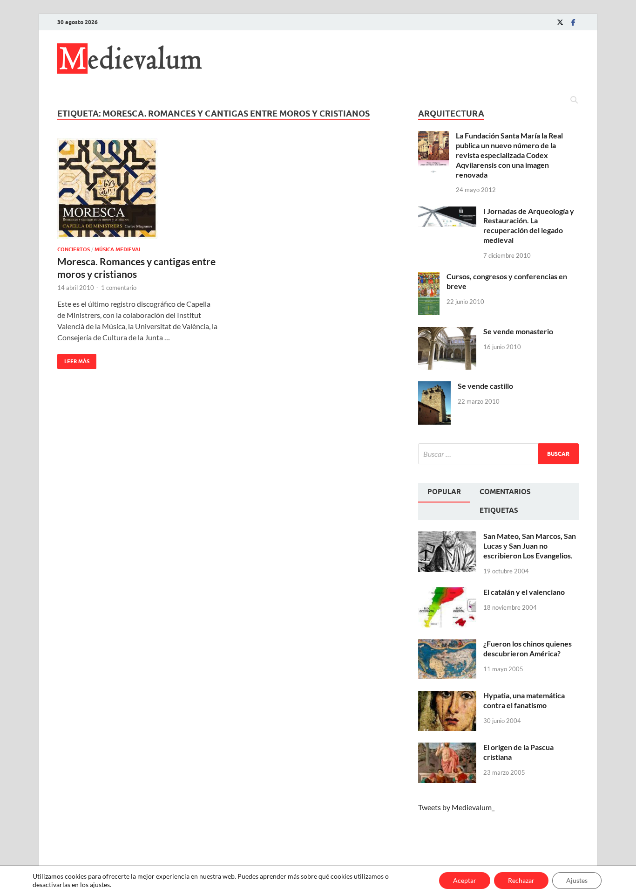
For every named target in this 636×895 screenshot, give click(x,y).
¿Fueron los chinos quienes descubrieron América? (527, 648)
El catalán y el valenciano (524, 591)
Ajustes (577, 880)
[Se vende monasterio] (447, 332)
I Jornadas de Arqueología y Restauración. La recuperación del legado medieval (528, 225)
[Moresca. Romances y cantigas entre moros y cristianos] (138, 188)
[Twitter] (560, 22)
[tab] (444, 493)
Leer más (73, 359)
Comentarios (505, 492)
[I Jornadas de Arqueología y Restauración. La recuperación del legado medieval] (447, 211)
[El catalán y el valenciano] (447, 592)
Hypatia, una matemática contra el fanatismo (524, 700)
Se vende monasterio (518, 331)
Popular (444, 492)
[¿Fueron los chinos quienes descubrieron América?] (447, 644)
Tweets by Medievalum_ (456, 807)
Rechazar (521, 880)
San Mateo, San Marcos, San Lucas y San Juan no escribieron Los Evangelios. (529, 545)
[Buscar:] (498, 453)
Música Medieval (118, 249)
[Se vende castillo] (434, 386)
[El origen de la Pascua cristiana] (447, 748)
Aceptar (464, 880)
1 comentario (118, 287)
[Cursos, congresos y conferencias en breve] (429, 277)
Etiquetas (499, 510)
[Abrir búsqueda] (574, 100)
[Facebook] (573, 22)
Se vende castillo (485, 385)
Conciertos (73, 249)
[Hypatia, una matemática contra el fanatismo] (447, 696)
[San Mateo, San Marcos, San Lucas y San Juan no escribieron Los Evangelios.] (447, 536)
